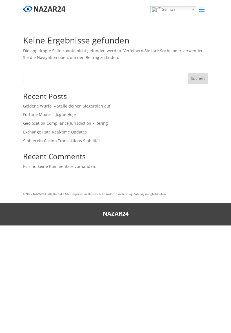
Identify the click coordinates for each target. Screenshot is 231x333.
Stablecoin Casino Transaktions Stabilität (61, 140)
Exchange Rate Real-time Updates (55, 132)
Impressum (79, 194)
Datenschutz (96, 194)
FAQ (49, 194)
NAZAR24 (39, 194)
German (168, 9)
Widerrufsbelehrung (119, 194)
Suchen (198, 78)
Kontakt (58, 194)
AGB (68, 194)
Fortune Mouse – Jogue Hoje (49, 114)
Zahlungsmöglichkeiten (150, 194)
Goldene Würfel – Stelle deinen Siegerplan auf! (67, 106)
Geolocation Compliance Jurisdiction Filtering (65, 123)
